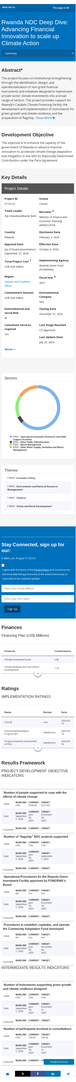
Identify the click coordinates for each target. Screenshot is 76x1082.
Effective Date (48, 244)
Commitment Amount (19, 292)
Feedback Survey (59, 1061)
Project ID (11, 198)
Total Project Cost (18, 261)
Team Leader (13, 211)
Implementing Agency (54, 260)
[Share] (37, 1073)
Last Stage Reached (52, 325)
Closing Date (47, 309)
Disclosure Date (49, 232)
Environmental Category (49, 294)
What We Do (8, 7)
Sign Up (12, 609)
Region (9, 276)
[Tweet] (22, 1073)
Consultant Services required (18, 327)
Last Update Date (51, 337)
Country (10, 232)
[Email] (7, 1073)
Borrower (46, 211)
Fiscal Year (47, 277)
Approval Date (14, 244)
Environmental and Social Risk (17, 311)
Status (43, 198)
